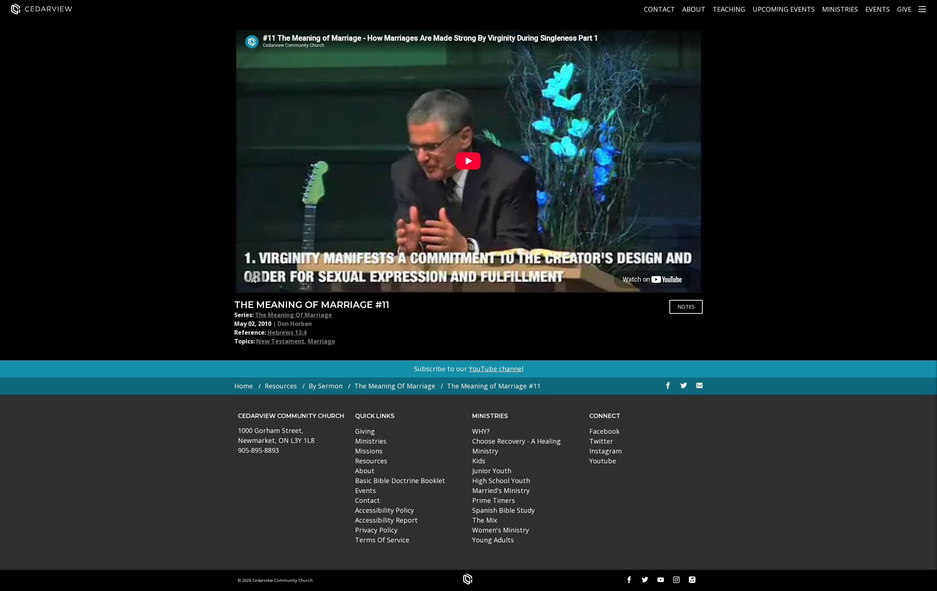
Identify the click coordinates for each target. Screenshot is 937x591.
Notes (686, 306)
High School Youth (501, 480)
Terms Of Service (382, 539)
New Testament (280, 341)
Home (243, 385)
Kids (478, 460)
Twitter (601, 441)
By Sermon (326, 385)
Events (877, 9)
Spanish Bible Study (503, 510)
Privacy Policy (376, 530)
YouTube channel (496, 368)
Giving (365, 431)
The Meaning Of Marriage (293, 315)
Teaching (729, 9)
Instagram (605, 451)
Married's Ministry (501, 490)
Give (904, 9)
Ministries (840, 9)
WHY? (481, 431)
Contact (659, 9)
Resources (281, 385)
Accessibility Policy (384, 510)
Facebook (604, 431)
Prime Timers (493, 500)
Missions (368, 451)
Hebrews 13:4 (287, 332)
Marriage (321, 341)
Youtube (602, 460)
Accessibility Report (386, 520)
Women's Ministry (500, 530)
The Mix (484, 520)
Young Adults (493, 539)
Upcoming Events (784, 9)
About (693, 9)
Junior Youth (491, 470)
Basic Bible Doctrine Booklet (400, 480)
